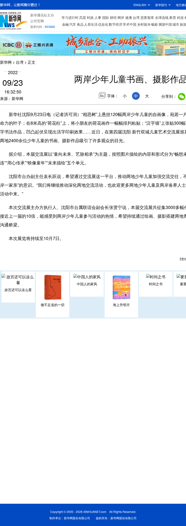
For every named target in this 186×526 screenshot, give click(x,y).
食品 (80, 24)
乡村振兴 (144, 24)
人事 (97, 17)
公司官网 (37, 20)
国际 (105, 17)
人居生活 (91, 24)
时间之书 (156, 283)
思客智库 (147, 17)
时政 (90, 17)
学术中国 (129, 24)
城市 (175, 24)
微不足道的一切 (52, 304)
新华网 (6, 62)
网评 (120, 17)
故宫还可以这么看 (18, 289)
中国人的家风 (87, 283)
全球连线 (162, 17)
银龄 (154, 24)
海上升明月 (121, 304)
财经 (113, 17)
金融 (65, 24)
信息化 (103, 24)
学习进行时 (70, 17)
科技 (180, 17)
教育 (172, 17)
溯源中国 (165, 24)
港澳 (128, 17)
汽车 (72, 24)
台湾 (136, 17)
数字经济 (115, 24)
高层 (82, 17)
